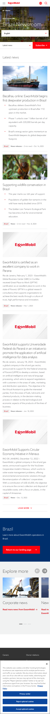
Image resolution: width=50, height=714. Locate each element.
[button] (4, 3)
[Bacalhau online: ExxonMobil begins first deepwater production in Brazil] (25, 78)
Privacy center (25, 694)
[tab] (21, 624)
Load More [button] (24, 508)
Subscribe (40, 45)
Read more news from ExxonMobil (19, 609)
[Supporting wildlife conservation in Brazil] (25, 167)
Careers (6, 655)
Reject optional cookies (25, 701)
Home (7, 10)
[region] (25, 687)
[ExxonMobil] (14, 3)
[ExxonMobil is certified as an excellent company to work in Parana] (25, 244)
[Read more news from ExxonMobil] (21, 588)
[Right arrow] (44, 571)
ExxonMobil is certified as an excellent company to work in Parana (21, 266)
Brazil (6, 146)
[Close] (47, 664)
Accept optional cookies (25, 709)
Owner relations (32, 655)
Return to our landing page (18, 550)
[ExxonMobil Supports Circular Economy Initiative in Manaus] (25, 431)
